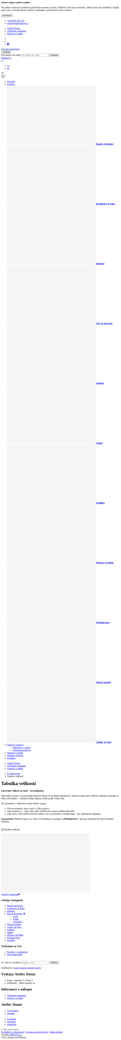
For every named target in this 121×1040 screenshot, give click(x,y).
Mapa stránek (56, 1032)
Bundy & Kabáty (15, 906)
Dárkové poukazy (15, 745)
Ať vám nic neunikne (11, 962)
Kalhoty (11, 930)
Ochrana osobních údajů (37, 1032)
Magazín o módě (15, 753)
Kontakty (11, 758)
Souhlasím (7, 15)
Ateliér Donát (13, 28)
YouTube (11, 1021)
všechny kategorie (9, 894)
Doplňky (11, 940)
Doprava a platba (15, 33)
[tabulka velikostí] (45, 891)
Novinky (11, 81)
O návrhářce (13, 1010)
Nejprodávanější (14, 954)
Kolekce (11, 84)
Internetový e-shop (21, 747)
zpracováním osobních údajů (27, 968)
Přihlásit (54, 963)
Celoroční (17, 922)
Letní (15, 916)
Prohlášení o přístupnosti (12, 1032)
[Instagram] (8, 44)
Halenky (11, 911)
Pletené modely (14, 924)
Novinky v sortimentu (17, 952)
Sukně (10, 932)
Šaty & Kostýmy (15, 914)
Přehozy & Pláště (15, 935)
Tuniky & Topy (14, 927)
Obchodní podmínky (16, 31)
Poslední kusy (13, 938)
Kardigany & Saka (15, 908)
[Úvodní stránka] (10, 49)
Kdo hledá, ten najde (11, 55)
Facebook (11, 1019)
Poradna (11, 1013)
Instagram (11, 1024)
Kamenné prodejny (22, 750)
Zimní (16, 919)
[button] (2, 60)
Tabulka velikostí (15, 755)
